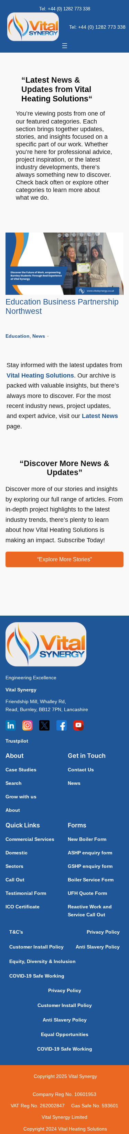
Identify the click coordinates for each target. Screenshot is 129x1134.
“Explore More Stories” (64, 559)
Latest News (100, 415)
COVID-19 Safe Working (36, 976)
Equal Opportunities (64, 1034)
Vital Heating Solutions (40, 375)
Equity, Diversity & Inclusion (42, 961)
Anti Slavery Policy (98, 947)
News (38, 336)
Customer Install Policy (36, 947)
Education (18, 336)
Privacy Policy (103, 932)
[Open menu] (65, 46)
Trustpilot (17, 741)
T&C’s (16, 932)
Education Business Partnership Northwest (62, 306)
